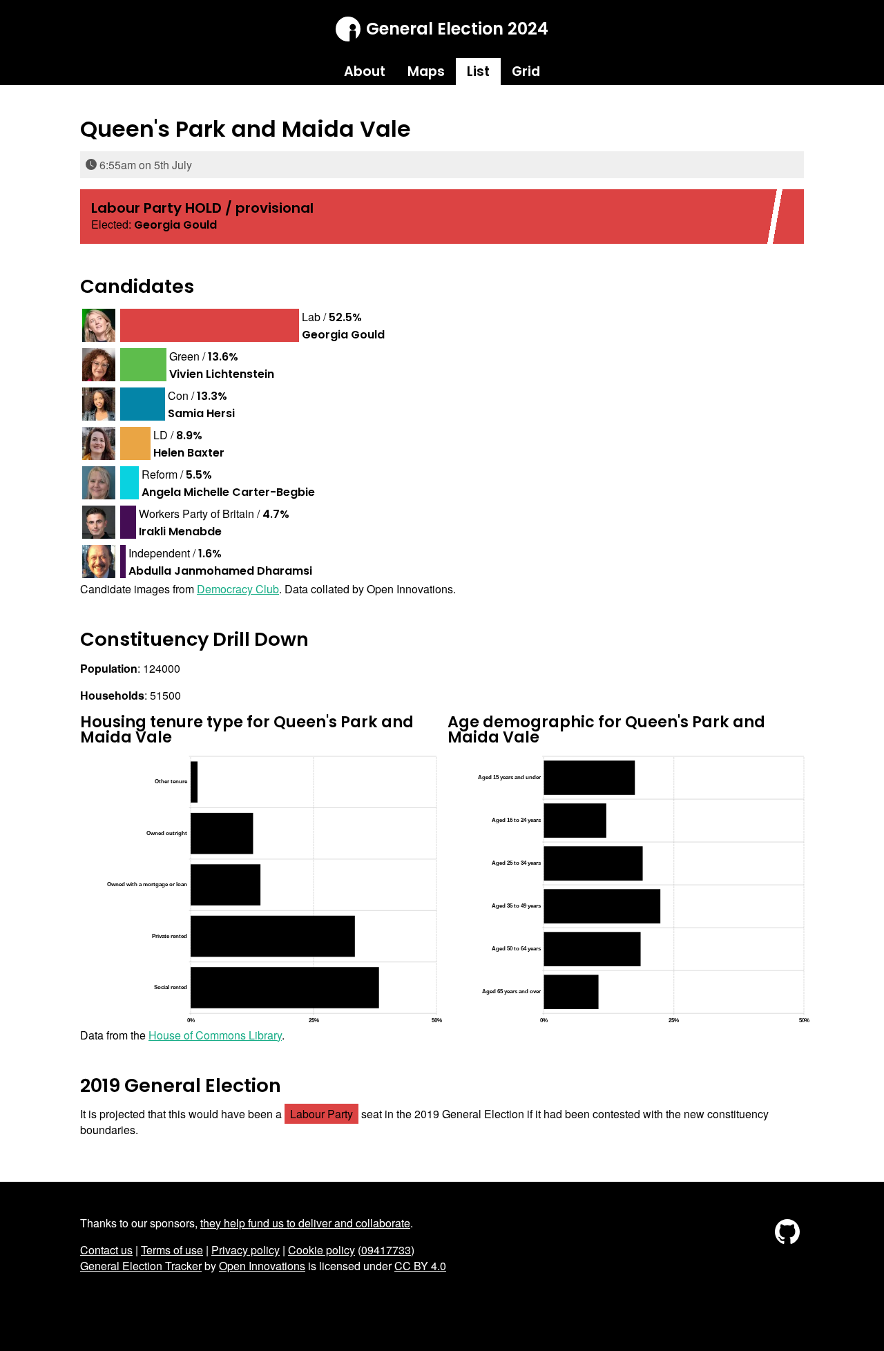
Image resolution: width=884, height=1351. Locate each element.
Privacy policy (245, 1250)
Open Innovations (262, 1266)
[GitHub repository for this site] (787, 1244)
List (478, 71)
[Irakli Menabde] (98, 522)
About (364, 71)
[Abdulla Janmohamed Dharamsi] (98, 561)
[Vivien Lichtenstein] (98, 364)
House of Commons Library (215, 1035)
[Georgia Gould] (98, 325)
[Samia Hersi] (98, 404)
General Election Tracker (141, 1266)
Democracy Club (238, 589)
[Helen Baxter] (98, 443)
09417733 (386, 1250)
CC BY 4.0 (420, 1266)
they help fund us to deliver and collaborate (305, 1223)
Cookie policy (321, 1250)
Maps (426, 71)
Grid (526, 71)
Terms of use (172, 1250)
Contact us (106, 1250)
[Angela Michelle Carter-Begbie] (98, 482)
